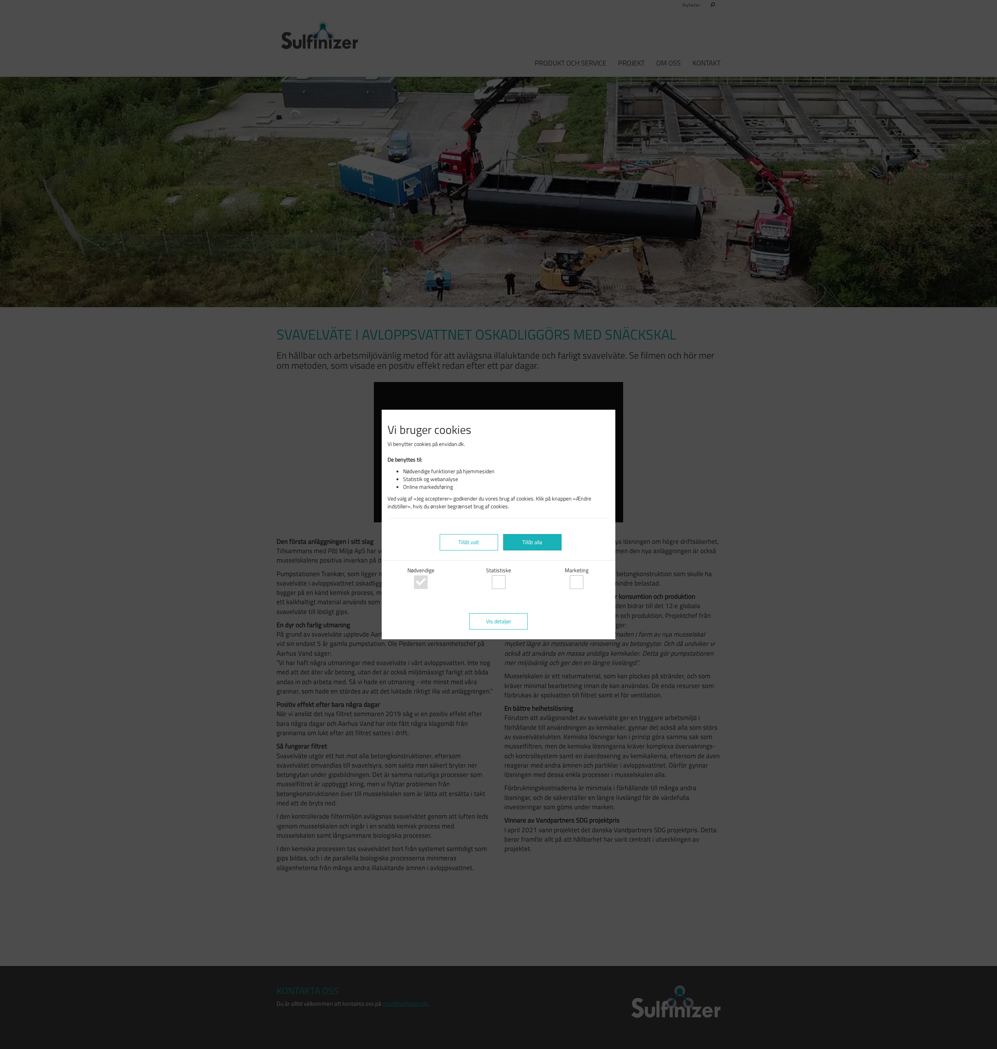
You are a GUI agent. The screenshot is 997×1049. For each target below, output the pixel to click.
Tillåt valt (468, 542)
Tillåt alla (532, 542)
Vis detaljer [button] (498, 621)
